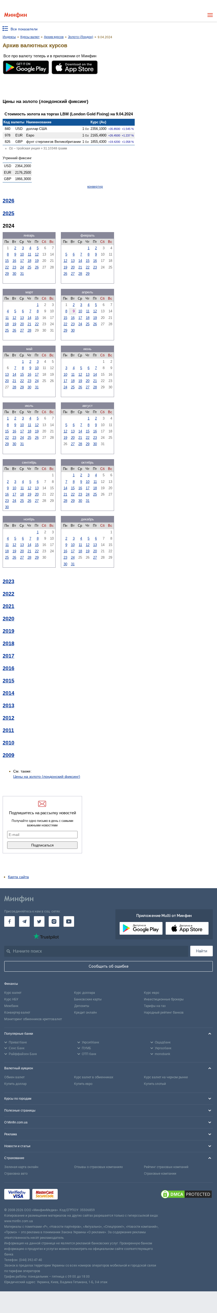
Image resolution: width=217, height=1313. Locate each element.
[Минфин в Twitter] (39, 921)
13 (73, 261)
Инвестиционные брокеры (164, 999)
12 (37, 254)
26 (37, 267)
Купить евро (83, 1084)
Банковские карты (88, 999)
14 (80, 261)
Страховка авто (16, 1173)
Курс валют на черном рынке (166, 1077)
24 (22, 267)
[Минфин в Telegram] (24, 921)
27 (73, 274)
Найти (201, 951)
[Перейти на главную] (15, 15)
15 (7, 261)
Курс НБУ (11, 999)
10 (22, 254)
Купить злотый (155, 1084)
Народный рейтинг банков (164, 1012)
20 (73, 267)
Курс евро (151, 993)
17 (22, 261)
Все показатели (24, 29)
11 (29, 254)
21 (80, 267)
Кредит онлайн (85, 1012)
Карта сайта (18, 877)
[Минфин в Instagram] (54, 921)
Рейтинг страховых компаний (166, 1167)
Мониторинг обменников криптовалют (33, 1019)
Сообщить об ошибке (109, 966)
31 (22, 274)
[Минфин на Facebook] (9, 921)
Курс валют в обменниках (93, 1077)
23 (14, 267)
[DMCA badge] (186, 1195)
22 (7, 267)
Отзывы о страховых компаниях (98, 1167)
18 (29, 261)
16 (14, 261)
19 (37, 261)
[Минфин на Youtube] (69, 921)
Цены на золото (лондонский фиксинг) (46, 776)
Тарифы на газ (155, 1006)
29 (7, 274)
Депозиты (81, 1006)
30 (14, 274)
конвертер (95, 187)
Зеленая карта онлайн (21, 1167)
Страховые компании (160, 1173)
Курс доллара (84, 993)
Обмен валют (14, 1077)
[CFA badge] (72, 1195)
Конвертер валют (17, 1012)
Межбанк (11, 1006)
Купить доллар (15, 1084)
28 (80, 274)
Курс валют (12, 993)
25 (29, 267)
